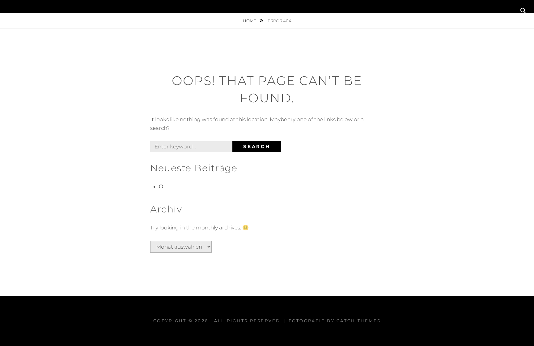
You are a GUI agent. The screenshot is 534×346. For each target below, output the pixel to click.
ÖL (162, 186)
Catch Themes (359, 320)
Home (250, 20)
